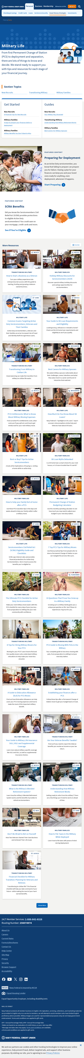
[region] (42, 1050)
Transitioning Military (38, 92)
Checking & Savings (10, 13)
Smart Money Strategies (57, 13)
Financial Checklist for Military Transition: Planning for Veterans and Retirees (22, 879)
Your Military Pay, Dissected (53, 114)
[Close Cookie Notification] (80, 1045)
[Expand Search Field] (79, 6)
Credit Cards (22, 13)
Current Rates (7, 938)
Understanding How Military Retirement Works (60, 123)
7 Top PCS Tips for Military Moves (62, 547)
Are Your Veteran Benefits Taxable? (62, 740)
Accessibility (7, 971)
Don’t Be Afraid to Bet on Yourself (21, 834)
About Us (5, 930)
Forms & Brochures (10, 942)
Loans (31, 13)
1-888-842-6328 (33, 919)
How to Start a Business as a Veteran (21, 275)
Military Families (63, 92)
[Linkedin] (26, 979)
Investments (72, 13)
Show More (42, 905)
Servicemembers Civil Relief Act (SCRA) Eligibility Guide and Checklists (21, 550)
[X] (15, 979)
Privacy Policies (53, 1053)
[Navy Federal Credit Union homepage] (13, 6)
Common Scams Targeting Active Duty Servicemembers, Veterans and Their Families (21, 324)
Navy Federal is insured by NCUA (23, 987)
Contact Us (6, 946)
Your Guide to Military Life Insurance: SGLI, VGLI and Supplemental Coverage (21, 743)
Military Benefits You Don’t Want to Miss (17, 133)
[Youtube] (9, 979)
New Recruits (7, 92)
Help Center (7, 950)
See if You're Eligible (15, 230)
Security (5, 963)
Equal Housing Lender (16, 993)
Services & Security (41, 13)
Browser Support (9, 967)
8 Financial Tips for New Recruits (15, 114)
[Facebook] (4, 979)
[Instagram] (21, 979)
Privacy (5, 959)
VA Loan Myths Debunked (62, 459)
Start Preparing (52, 184)
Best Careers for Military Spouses (55, 131)
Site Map (5, 954)
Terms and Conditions (33, 1028)
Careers (5, 934)
